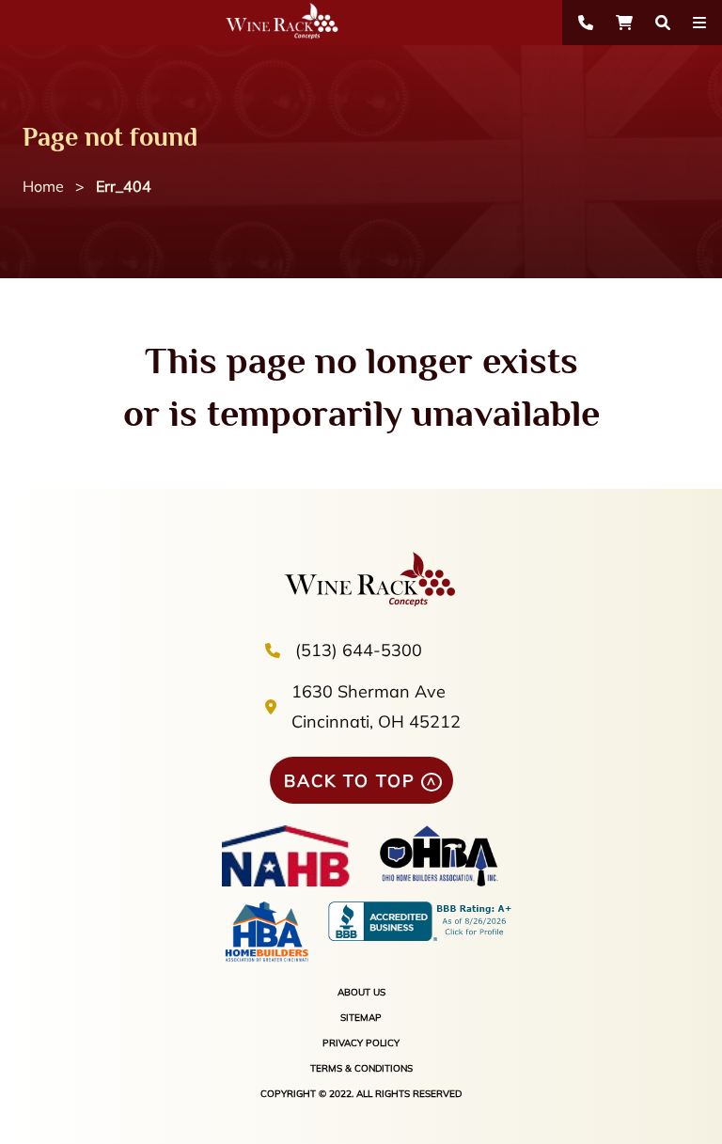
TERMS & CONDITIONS (361, 1068)
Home (43, 186)
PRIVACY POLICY (361, 1043)
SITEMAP (361, 1017)
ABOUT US (361, 992)
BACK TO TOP (350, 780)
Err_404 (123, 186)
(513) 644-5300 (358, 650)
